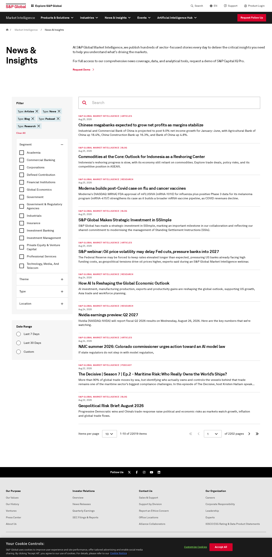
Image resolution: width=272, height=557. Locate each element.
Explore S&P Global (48, 6)
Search (199, 5)
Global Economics (39, 190)
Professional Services (41, 256)
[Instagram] (144, 472)
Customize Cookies (195, 547)
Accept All (221, 547)
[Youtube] (152, 472)
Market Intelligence (26, 29)
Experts (210, 517)
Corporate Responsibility (220, 504)
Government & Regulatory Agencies (44, 206)
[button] (36, 111)
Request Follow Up (252, 17)
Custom (29, 352)
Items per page (88, 434)
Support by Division (150, 504)
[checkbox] (42, 152)
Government (35, 197)
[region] (136, 547)
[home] (7, 29)
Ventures (11, 510)
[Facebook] (137, 472)
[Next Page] (249, 434)
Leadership (212, 510)
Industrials (34, 216)
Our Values (12, 497)
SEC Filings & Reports (85, 517)
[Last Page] (257, 434)
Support (232, 5)
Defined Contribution (41, 175)
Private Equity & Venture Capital (43, 247)
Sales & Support (148, 497)
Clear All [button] (21, 133)
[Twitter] (129, 472)
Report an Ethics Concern (154, 510)
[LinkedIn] (159, 472)
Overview (78, 497)
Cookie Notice (118, 553)
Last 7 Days (31, 334)
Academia (34, 153)
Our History (12, 504)
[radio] (18, 334)
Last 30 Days (32, 343)
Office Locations (148, 517)
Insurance (33, 223)
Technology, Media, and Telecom (43, 266)
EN (215, 5)
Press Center (13, 517)
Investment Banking (40, 230)
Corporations (35, 167)
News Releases (82, 504)
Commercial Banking (41, 160)
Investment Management (44, 238)
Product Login (256, 5)
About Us (11, 524)
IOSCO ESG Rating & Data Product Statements (233, 524)
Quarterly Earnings (84, 510)
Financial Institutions (41, 182)
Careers (210, 497)
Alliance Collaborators (152, 524)
